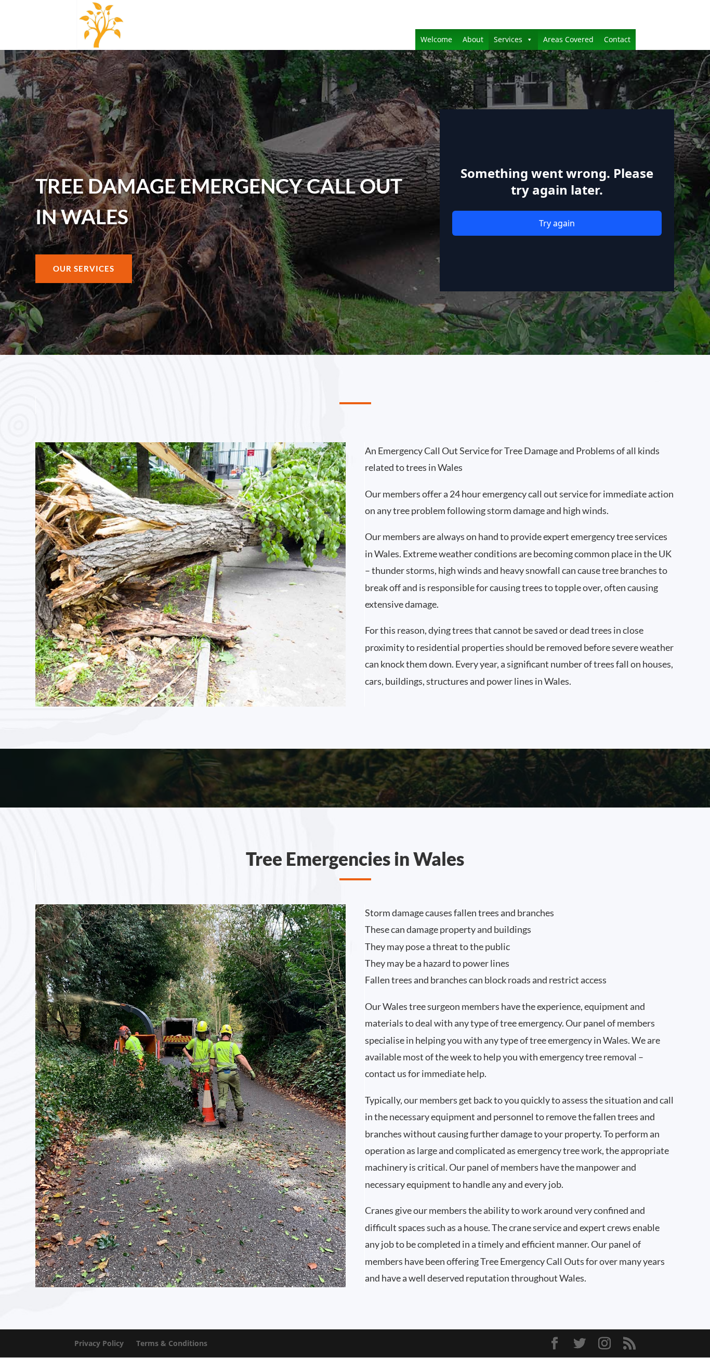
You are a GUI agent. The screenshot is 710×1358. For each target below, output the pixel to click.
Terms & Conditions (171, 1343)
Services (508, 39)
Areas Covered (568, 39)
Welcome (436, 39)
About (473, 39)
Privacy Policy (99, 1343)
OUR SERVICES (83, 268)
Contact (617, 39)
